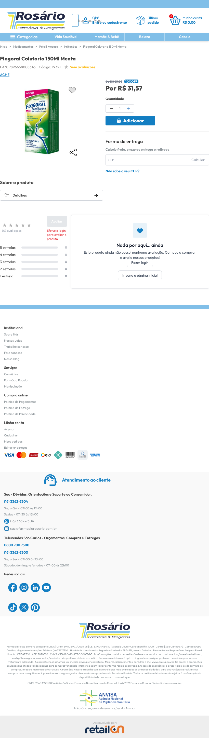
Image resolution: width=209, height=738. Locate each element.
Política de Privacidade (19, 414)
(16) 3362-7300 (16, 552)
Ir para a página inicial (140, 275)
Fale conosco (13, 353)
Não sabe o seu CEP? (122, 171)
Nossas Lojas (13, 340)
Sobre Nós (11, 334)
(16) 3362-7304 (16, 501)
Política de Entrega (17, 408)
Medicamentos (23, 46)
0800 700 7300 (16, 545)
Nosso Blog (11, 359)
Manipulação (13, 386)
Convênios (11, 374)
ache (4, 74)
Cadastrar (11, 435)
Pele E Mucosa (48, 46)
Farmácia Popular (16, 380)
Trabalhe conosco (16, 346)
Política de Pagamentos (20, 402)
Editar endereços (15, 447)
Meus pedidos (13, 441)
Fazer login (140, 262)
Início (3, 46)
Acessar (9, 429)
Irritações (70, 46)
